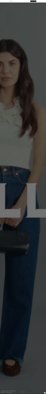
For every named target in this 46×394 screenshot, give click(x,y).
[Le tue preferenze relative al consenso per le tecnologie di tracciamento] (44, 392)
